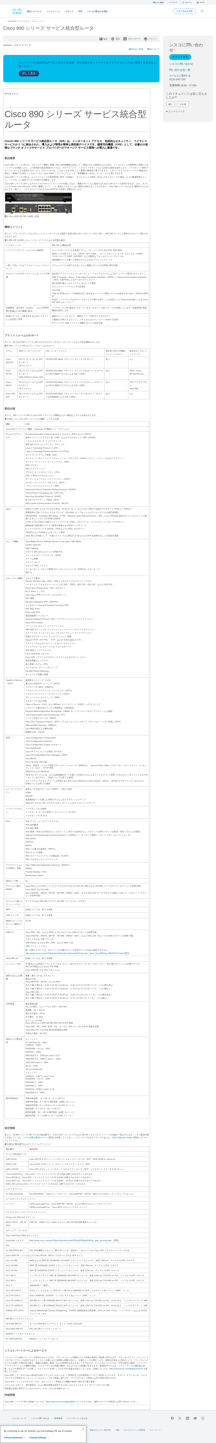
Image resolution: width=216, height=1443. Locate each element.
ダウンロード (134, 39)
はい (170, 104)
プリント (153, 39)
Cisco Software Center (122, 1137)
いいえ (183, 104)
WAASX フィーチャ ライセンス (20, 1334)
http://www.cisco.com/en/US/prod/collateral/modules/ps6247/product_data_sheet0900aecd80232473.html (74, 953)
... (4, 21)
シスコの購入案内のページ (35, 1137)
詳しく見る (29, 73)
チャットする (180, 56)
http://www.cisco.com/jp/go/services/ (126, 1368)
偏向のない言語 (136, 49)
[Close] (82, 1429)
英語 (118, 39)
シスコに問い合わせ (181, 63)
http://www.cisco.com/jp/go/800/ (60, 1401)
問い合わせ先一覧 (179, 69)
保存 (105, 39)
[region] (43, 1434)
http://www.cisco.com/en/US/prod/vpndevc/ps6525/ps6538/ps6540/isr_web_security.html (71, 1240)
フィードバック (176, 111)
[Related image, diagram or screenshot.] (41, 1407)
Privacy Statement (13, 1437)
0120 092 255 (177, 79)
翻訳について (153, 49)
